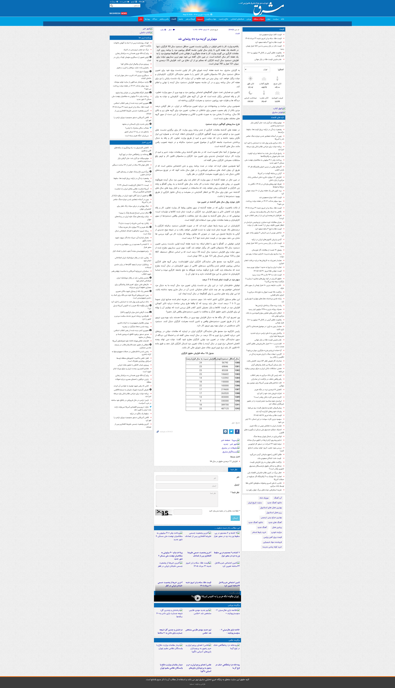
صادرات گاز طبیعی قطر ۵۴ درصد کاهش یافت (264, 360)
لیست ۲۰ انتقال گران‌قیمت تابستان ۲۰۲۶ (133, 185)
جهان (268, 19)
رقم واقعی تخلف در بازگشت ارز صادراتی (266, 379)
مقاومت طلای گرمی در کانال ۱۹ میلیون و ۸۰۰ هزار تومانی (265, 54)
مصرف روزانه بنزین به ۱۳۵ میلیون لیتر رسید (265, 309)
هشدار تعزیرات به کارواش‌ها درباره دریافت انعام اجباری (264, 262)
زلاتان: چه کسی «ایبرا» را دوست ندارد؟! (133, 223)
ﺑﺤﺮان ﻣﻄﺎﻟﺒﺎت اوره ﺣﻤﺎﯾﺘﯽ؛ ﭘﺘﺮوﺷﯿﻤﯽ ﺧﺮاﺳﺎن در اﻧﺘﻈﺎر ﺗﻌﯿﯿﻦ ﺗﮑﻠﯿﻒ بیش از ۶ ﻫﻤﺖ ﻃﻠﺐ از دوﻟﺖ (264, 224)
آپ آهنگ (278, 498)
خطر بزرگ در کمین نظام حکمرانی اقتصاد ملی (264, 472)
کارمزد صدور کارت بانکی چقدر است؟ (268, 397)
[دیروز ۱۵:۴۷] (197, 618)
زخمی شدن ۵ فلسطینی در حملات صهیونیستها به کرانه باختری (131, 353)
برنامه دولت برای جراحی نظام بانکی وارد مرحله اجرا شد (265, 148)
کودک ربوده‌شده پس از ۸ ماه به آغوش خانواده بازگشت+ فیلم (132, 44)
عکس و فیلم (164, 19)
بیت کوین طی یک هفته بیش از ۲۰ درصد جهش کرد (265, 192)
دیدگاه (154, 19)
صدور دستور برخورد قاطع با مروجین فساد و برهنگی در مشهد (133, 336)
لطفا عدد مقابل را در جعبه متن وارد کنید (224, 511)
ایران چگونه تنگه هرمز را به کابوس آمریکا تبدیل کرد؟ (215, 596)
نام (238, 477)
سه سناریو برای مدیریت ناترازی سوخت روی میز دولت (265, 255)
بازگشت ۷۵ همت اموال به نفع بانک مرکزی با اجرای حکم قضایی (265, 293)
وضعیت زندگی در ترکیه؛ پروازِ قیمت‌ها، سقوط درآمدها (265, 131)
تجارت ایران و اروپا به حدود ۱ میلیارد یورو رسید (264, 267)
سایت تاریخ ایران (255, 502)
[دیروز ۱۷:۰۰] (169, 653)
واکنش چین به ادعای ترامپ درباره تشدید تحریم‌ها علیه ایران (267, 335)
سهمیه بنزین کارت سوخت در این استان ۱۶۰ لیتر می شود (264, 421)
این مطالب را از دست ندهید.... (227, 528)
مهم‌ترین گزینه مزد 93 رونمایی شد (197, 39)
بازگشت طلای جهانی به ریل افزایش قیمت (266, 462)
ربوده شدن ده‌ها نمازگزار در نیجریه (135, 326)
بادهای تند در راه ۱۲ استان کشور (136, 131)
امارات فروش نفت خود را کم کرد (269, 393)
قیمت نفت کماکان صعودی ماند (269, 458)
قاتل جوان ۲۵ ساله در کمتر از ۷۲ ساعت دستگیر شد (131, 166)
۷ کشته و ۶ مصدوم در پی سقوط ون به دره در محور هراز (227, 554)
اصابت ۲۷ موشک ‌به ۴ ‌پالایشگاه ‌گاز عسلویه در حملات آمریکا (265, 478)
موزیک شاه (264, 498)
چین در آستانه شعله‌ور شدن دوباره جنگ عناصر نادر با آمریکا (265, 138)
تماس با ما (123, 2)
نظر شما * (235, 492)
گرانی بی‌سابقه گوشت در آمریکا (270, 173)
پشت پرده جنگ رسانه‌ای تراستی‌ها (269, 305)
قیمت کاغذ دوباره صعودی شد (270, 34)
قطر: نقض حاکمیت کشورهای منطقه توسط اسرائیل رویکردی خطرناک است (133, 360)
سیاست (276, 19)
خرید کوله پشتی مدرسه (272, 547)
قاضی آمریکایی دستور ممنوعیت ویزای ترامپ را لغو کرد (132, 119)
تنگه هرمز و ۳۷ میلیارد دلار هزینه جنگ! (133, 227)
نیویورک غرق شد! (142, 71)
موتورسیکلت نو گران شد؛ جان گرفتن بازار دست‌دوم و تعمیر (267, 124)
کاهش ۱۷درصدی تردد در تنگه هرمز (268, 389)
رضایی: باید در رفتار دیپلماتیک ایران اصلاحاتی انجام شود (133, 259)
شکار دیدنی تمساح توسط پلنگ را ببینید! (134, 212)
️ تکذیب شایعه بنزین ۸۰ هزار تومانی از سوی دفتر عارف (264, 287)
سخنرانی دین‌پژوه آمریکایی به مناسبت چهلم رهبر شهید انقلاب (131, 273)
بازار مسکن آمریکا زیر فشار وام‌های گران (266, 364)
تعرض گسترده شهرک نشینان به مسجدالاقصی (131, 389)
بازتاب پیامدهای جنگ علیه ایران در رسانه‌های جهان (133, 218)
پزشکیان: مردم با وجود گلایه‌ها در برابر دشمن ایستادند (132, 266)
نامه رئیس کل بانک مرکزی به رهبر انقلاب (266, 375)
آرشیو (133, 2)
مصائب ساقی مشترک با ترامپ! (137, 128)
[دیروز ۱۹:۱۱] (197, 653)
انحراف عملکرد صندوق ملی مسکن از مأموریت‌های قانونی (264, 431)
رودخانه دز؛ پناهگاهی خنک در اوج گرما (227, 666)
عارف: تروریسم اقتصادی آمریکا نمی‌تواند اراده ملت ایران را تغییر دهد (132, 408)
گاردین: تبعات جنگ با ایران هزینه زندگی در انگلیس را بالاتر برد (266, 356)
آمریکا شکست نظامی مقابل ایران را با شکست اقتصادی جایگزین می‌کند (132, 190)
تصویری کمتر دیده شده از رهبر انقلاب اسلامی (131, 103)
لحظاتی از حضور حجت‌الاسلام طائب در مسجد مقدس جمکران (132, 346)
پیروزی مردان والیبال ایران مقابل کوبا (135, 64)
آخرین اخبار (146, 142)
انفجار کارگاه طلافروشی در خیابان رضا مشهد (132, 92)
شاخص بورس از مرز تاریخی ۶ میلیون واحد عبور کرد (265, 234)
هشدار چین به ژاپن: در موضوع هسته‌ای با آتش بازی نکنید (265, 328)
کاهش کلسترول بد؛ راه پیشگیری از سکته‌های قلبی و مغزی (132, 149)
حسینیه (200, 19)
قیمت (281, 29)
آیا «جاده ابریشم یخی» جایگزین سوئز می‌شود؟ (264, 350)
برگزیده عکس (234, 640)
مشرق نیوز (262, 7)
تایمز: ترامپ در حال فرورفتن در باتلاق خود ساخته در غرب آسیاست (131, 402)
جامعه (181, 19)
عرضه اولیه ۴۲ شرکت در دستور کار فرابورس (265, 444)
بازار (140, 19)
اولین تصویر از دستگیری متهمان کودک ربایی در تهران (132, 59)
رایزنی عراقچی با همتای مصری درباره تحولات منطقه (133, 381)
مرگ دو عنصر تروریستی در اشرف (136, 49)
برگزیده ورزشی (234, 605)
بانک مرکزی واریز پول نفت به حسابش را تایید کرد (263, 142)
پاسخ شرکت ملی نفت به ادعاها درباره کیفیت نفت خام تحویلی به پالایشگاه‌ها (265, 155)
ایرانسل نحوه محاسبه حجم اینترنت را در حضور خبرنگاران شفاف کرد (265, 402)
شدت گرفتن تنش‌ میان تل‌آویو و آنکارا (134, 312)
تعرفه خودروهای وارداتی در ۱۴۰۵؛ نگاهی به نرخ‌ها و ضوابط (266, 185)
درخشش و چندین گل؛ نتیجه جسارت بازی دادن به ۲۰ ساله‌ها (170, 631)
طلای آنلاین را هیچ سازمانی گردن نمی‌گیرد (266, 454)
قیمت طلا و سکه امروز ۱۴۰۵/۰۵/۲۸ (268, 415)
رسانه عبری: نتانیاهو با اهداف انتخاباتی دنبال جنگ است (133, 232)
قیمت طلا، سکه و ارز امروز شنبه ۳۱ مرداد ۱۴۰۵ (263, 38)
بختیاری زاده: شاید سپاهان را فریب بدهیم (133, 67)
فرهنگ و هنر (190, 19)
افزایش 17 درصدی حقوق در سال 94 (224, 461)
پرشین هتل (277, 527)
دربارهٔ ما (113, 2)
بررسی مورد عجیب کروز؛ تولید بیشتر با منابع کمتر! (266, 449)
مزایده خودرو (276, 532)
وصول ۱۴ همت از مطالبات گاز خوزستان (267, 250)
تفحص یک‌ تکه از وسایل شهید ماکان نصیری (132, 291)
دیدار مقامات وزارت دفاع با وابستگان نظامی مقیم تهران (171, 666)
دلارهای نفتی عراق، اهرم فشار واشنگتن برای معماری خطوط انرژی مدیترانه (133, 286)
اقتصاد (173, 19)
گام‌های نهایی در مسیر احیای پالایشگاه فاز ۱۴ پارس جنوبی (266, 168)
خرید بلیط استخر (259, 532)
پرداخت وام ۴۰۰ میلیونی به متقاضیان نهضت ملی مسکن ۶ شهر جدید (264, 161)
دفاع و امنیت (223, 19)
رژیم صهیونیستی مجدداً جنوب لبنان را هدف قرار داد (132, 252)
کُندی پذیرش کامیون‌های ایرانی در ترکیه (267, 239)
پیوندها (147, 19)
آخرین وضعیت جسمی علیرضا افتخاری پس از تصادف (199, 554)
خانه (282, 19)
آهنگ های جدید (275, 522)
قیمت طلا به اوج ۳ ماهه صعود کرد (268, 42)
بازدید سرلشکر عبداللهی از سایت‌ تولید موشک (131, 82)
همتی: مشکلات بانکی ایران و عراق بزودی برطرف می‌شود (264, 370)
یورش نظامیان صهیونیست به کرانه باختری (133, 322)
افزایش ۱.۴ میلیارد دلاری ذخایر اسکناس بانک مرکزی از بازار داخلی (265, 179)
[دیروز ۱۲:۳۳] (169, 570)
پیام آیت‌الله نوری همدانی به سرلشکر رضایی (132, 53)
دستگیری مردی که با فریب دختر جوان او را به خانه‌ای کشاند (133, 77)
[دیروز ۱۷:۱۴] (226, 618)
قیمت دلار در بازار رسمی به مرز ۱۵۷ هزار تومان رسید (265, 47)
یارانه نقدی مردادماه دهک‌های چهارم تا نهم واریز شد (264, 300)
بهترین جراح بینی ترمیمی (271, 517)
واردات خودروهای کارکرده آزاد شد (269, 411)
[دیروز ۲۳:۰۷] (226, 540)
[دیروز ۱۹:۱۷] (197, 540)
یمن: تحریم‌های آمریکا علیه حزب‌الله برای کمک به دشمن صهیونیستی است (131, 297)
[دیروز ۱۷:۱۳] (226, 570)
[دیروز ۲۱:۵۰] (197, 598)
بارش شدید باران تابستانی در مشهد (135, 124)
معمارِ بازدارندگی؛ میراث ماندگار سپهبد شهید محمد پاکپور (133, 239)
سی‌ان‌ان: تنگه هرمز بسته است (137, 135)
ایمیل (236, 484)
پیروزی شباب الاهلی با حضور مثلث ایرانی (133, 364)
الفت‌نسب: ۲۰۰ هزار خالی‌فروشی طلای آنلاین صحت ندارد (265, 345)
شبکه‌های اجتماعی (237, 19)
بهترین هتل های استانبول (271, 507)
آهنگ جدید (262, 527)
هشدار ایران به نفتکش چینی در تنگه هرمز (266, 425)
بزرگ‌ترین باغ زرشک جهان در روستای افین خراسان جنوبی (134, 173)
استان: (280, 69)
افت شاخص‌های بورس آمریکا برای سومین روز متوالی (265, 384)
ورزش (249, 19)
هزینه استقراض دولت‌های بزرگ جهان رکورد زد (264, 489)
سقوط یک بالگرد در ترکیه (139, 413)
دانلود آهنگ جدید (274, 502)
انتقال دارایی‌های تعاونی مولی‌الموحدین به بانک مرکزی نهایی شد (265, 314)
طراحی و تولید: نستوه (197, 684)
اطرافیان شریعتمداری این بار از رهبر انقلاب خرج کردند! (264, 217)
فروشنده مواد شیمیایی (272, 542)
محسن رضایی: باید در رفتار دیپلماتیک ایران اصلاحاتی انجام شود (134, 279)
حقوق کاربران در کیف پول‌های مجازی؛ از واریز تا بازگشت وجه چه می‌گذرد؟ (264, 280)
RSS (140, 2)
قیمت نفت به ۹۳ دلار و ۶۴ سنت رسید (267, 274)
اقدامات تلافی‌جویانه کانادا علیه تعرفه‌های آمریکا (130, 340)
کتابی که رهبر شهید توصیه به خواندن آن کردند (131, 385)
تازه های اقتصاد (277, 117)
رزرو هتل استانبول (274, 512)
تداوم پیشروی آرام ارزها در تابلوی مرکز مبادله (264, 440)
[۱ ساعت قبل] (226, 653)
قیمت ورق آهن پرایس (273, 537)
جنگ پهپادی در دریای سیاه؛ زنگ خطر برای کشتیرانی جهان (134, 207)
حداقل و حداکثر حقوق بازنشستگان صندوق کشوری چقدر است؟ (266, 467)
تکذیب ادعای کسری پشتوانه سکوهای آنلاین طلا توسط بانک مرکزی (265, 485)
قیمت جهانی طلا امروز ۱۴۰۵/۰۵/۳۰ (268, 270)
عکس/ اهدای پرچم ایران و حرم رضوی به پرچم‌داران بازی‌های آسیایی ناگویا (198, 668)
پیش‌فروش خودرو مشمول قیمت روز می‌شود (265, 407)
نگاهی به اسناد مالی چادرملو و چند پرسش (266, 211)
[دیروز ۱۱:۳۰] (169, 618)
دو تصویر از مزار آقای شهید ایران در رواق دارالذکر (130, 195)
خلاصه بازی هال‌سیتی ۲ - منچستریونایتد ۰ (230, 631)
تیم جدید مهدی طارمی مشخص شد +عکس (198, 631)
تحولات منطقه (259, 19)
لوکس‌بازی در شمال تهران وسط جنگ (267, 436)
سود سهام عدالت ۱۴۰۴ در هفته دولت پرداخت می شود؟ (265, 203)
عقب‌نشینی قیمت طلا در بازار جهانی (268, 59)
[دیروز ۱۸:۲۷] (169, 540)
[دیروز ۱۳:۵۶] (197, 570)
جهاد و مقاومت (210, 19)
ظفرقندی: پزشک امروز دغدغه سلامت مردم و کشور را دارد (132, 318)
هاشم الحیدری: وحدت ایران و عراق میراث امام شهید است (132, 370)
